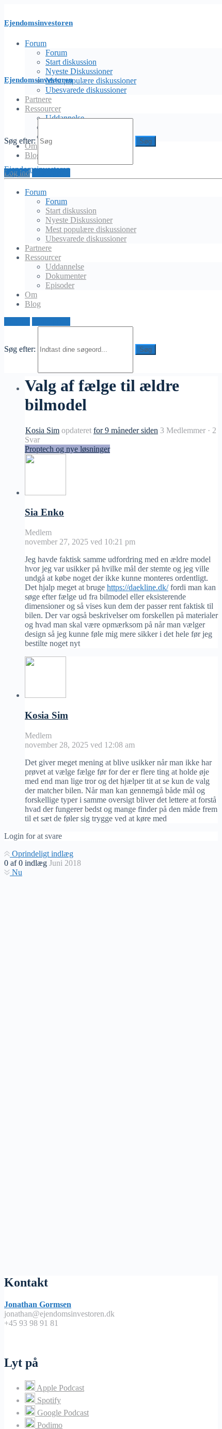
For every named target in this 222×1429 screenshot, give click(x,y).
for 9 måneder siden (125, 430)
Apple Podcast (59, 1387)
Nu (16, 872)
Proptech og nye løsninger (67, 449)
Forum (56, 52)
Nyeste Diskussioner (79, 71)
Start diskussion (71, 62)
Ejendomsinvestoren (38, 23)
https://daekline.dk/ (137, 587)
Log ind (17, 321)
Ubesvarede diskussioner (85, 89)
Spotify (48, 1400)
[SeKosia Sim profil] (45, 695)
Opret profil (51, 321)
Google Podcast (62, 1412)
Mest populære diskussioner (90, 80)
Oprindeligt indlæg (41, 853)
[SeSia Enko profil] (45, 492)
